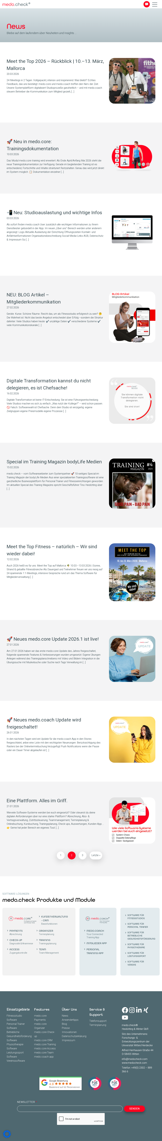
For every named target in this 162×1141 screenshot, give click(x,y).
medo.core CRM (43, 1040)
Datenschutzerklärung (74, 1036)
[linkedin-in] (139, 1010)
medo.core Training (45, 1044)
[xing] (146, 1010)
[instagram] (132, 1010)
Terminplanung (97, 1025)
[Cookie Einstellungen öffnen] (7, 1134)
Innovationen (69, 1032)
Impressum (68, 1040)
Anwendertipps (70, 1020)
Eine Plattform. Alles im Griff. (37, 800)
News (65, 1016)
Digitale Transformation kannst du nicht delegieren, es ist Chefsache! (49, 384)
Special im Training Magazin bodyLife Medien (54, 461)
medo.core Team (44, 1053)
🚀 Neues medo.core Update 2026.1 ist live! (53, 639)
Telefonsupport (97, 1021)
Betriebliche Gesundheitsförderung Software (19, 1036)
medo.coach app (44, 1057)
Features (41, 1009)
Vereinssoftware (16, 1061)
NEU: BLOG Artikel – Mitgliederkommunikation (34, 299)
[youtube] (125, 1017)
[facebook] (125, 1010)
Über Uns (69, 1009)
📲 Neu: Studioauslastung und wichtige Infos (54, 212)
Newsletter (26, 1102)
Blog (64, 1024)
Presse (66, 1028)
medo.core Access (45, 1048)
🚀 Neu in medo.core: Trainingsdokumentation (33, 145)
